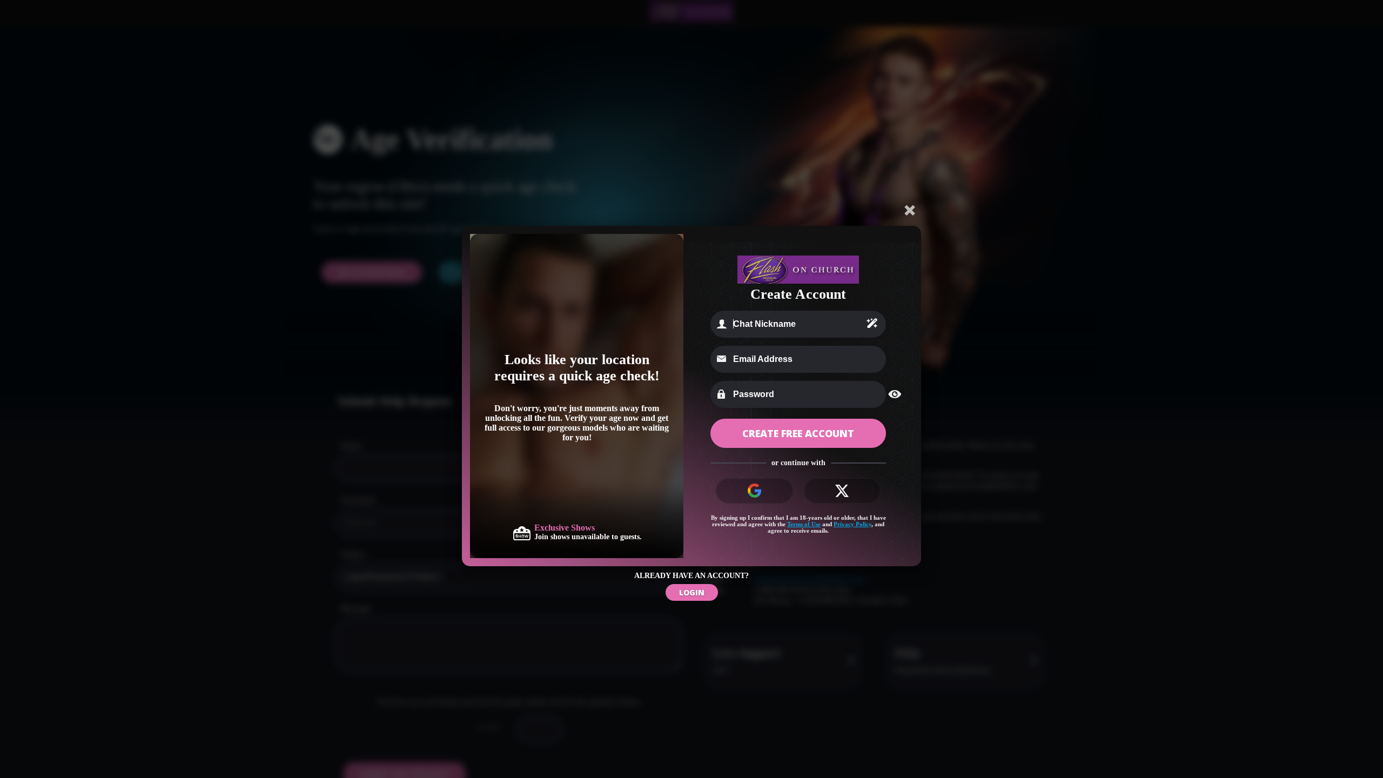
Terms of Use (804, 524)
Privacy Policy (852, 524)
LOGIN (691, 592)
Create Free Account (798, 433)
